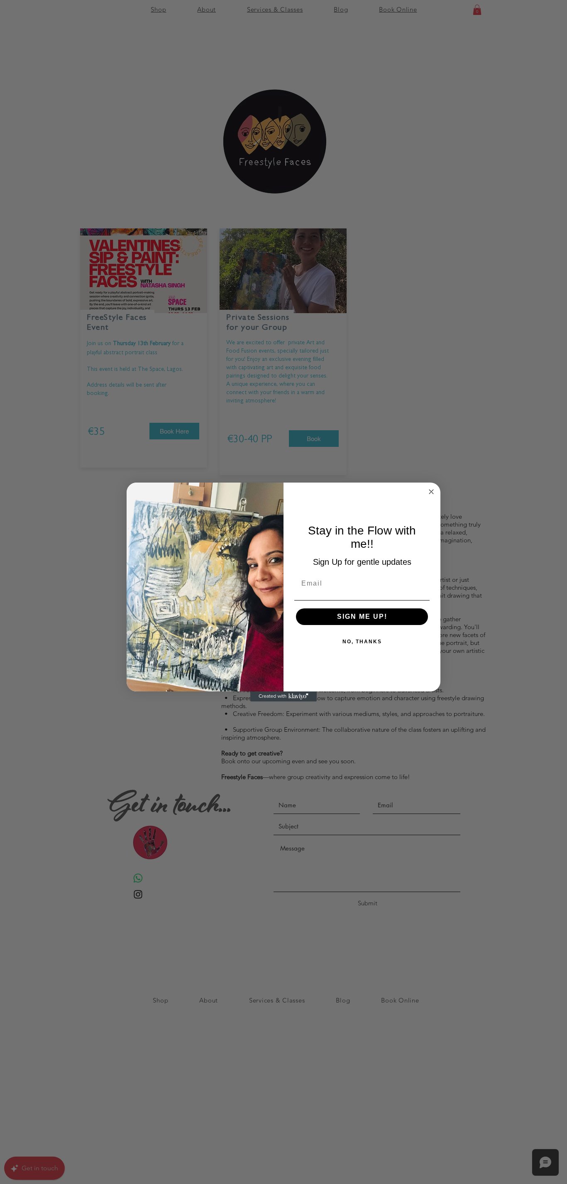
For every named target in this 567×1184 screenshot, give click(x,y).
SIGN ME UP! (362, 616)
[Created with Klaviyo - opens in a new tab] (283, 696)
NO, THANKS (362, 642)
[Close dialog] (431, 492)
